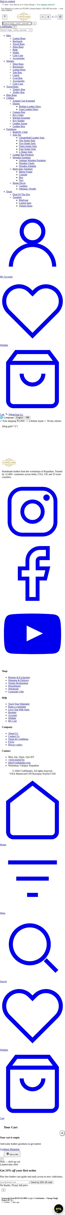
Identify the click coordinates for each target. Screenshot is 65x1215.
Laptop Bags (19, 38)
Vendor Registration (18, 683)
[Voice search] (48, 17)
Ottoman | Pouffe (27, 188)
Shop (2, 913)
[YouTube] (32, 665)
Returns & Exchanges (19, 677)
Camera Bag (19, 112)
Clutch (16, 75)
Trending (17, 197)
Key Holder (18, 120)
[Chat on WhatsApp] (2, 1154)
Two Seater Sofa (27, 143)
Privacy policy (15, 744)
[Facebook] (32, 603)
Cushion (23, 186)
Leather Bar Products (23, 154)
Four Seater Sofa (27, 149)
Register (12, 712)
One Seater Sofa (27, 140)
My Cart (12, 721)
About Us (13, 733)
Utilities (10, 98)
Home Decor (19, 183)
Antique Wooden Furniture (32, 160)
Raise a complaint (17, 706)
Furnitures (11, 129)
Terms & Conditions (18, 739)
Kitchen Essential (21, 117)
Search (3, 981)
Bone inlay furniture (23, 169)
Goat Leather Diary (28, 109)
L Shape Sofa (25, 152)
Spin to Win (13, 1154)
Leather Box (19, 126)
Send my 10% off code (41, 1182)
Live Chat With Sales (18, 709)
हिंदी (27, 417)
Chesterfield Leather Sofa (31, 137)
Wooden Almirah (27, 166)
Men (8, 35)
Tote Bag (17, 72)
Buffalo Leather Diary (30, 106)
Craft (6, 26)
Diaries (16, 103)
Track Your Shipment (18, 704)
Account (12, 715)
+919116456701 (16, 760)
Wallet (16, 52)
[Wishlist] (56, 17)
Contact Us (13, 736)
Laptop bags (25, 203)
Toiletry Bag (19, 89)
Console (23, 174)
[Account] (52, 17)
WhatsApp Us (15, 414)
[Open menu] (4, 17)
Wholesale (13, 688)
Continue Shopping (9, 1149)
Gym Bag (17, 78)
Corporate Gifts (16, 691)
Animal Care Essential (24, 100)
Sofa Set (17, 135)
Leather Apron (20, 123)
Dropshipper (14, 686)
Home (3, 844)
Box (21, 177)
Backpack (18, 41)
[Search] (42, 17)
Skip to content (7, 1)
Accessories (18, 58)
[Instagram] (32, 541)
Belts (15, 49)
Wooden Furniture (22, 157)
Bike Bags (11, 95)
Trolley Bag (18, 92)
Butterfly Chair (20, 132)
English (19, 417)
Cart (2, 1118)
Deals (9, 191)
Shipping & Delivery (18, 680)
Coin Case (18, 55)
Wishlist (12, 718)
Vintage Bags (25, 205)
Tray (21, 180)
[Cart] (60, 17)
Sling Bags (18, 47)
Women (10, 61)
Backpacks (18, 66)
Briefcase (23, 200)
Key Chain (18, 115)
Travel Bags (19, 44)
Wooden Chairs (26, 163)
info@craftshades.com (19, 762)
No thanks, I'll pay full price (14, 1185)
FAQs (11, 742)
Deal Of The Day (21, 194)
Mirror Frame (25, 171)
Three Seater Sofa (28, 146)
